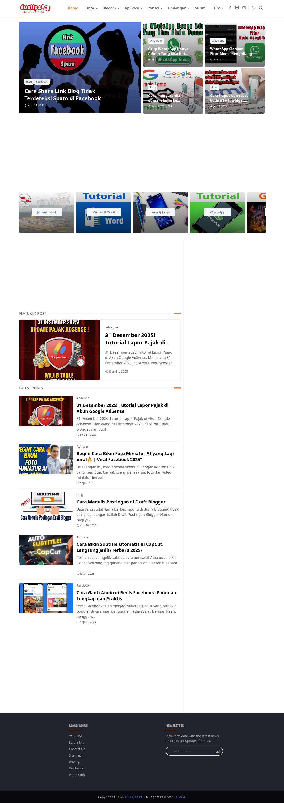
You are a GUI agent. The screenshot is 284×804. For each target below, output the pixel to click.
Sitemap (75, 755)
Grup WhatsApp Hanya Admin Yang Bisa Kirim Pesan (168, 53)
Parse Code (77, 775)
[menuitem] (72, 8)
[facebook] (229, 8)
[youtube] (244, 8)
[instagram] (237, 8)
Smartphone (160, 212)
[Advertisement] (142, 150)
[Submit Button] (218, 751)
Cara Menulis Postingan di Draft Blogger (121, 502)
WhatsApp (217, 212)
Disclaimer (77, 768)
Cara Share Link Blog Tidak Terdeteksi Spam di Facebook (62, 94)
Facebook (42, 81)
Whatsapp (156, 41)
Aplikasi (82, 446)
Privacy (74, 762)
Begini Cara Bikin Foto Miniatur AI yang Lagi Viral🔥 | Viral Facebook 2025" (125, 456)
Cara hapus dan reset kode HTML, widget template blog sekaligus (231, 100)
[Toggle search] (261, 8)
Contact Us (77, 749)
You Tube (76, 736)
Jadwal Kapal (46, 212)
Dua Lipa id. (134, 797)
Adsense (111, 327)
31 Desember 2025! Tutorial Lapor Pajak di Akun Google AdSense (135, 342)
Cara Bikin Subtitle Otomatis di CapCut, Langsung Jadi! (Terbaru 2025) (120, 547)
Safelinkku (76, 742)
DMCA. (181, 797)
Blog (29, 81)
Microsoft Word (103, 212)
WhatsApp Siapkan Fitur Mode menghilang (231, 51)
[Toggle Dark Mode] (253, 8)
